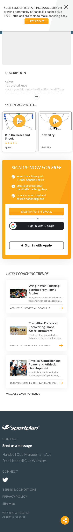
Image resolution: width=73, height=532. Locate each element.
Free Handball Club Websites (24, 460)
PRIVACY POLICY (14, 496)
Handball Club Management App (27, 454)
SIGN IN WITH (36, 211)
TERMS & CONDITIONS (19, 489)
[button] (36, 245)
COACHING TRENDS (28, 393)
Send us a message (17, 445)
